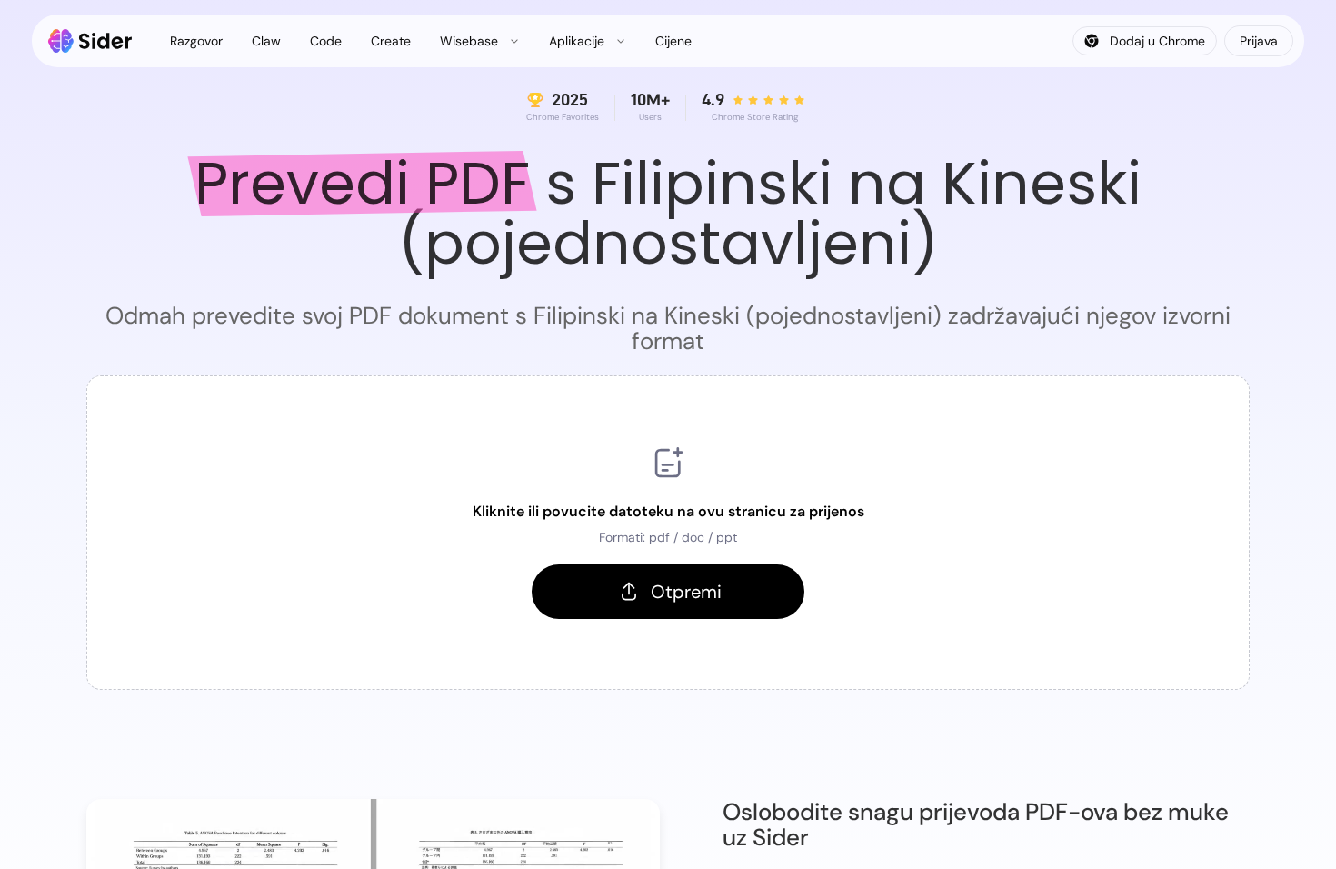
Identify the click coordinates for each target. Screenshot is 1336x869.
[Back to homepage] (90, 41)
